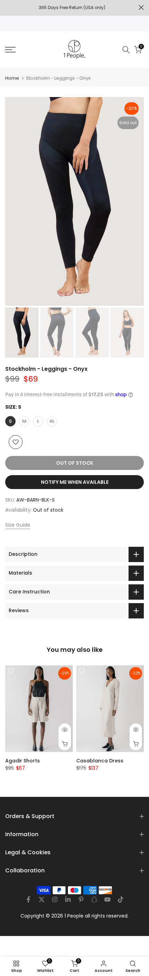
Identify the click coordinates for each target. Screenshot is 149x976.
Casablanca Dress (99, 760)
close (141, 7)
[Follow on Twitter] (41, 899)
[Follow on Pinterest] (81, 899)
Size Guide (17, 524)
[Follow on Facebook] (28, 899)
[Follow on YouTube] (107, 899)
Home (12, 78)
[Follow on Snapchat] (94, 899)
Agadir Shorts (22, 760)
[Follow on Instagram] (55, 899)
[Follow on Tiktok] (120, 899)
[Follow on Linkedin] (68, 899)
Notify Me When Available (74, 482)
